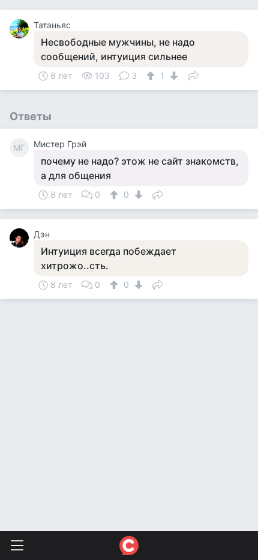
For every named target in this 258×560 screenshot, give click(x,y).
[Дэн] (22, 238)
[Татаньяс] (22, 28)
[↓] (172, 76)
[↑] (152, 76)
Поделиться (193, 74)
